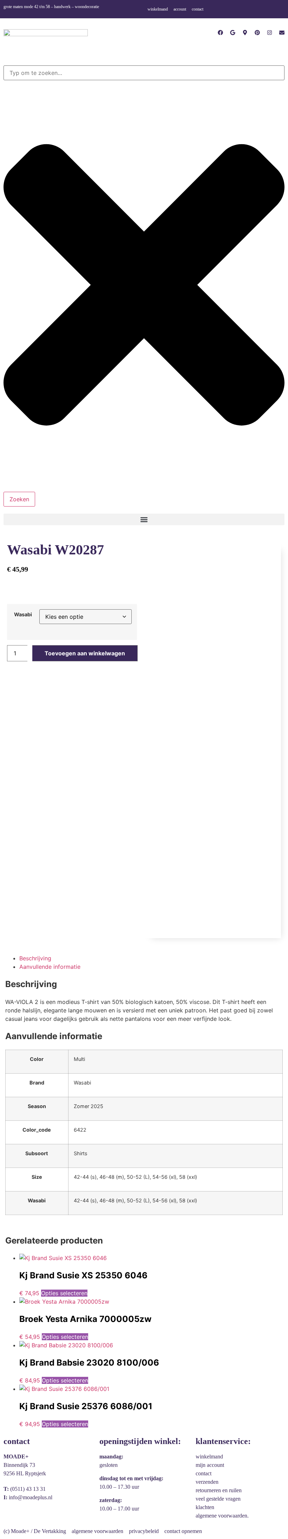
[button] (144, 519)
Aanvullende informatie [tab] (49, 966)
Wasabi (23, 614)
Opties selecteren (64, 1293)
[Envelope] (281, 32)
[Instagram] (269, 32)
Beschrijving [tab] (35, 958)
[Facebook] (220, 32)
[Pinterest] (257, 32)
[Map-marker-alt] (245, 32)
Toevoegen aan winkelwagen (85, 653)
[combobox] (144, 72)
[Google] (232, 32)
